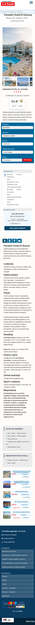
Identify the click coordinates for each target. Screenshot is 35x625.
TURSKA (4, 576)
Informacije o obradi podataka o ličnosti (14, 555)
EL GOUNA (19, 95)
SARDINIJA (5, 596)
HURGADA (10, 95)
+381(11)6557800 (22, 4)
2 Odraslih (7, 160)
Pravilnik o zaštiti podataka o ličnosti (13, 559)
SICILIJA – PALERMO (8, 592)
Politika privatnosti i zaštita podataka (13, 567)
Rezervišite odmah (17, 228)
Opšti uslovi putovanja (9, 551)
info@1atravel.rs (22, 9)
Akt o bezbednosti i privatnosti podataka (14, 563)
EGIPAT (27, 95)
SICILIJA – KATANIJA (9, 588)
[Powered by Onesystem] (30, 621)
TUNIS (4, 584)
